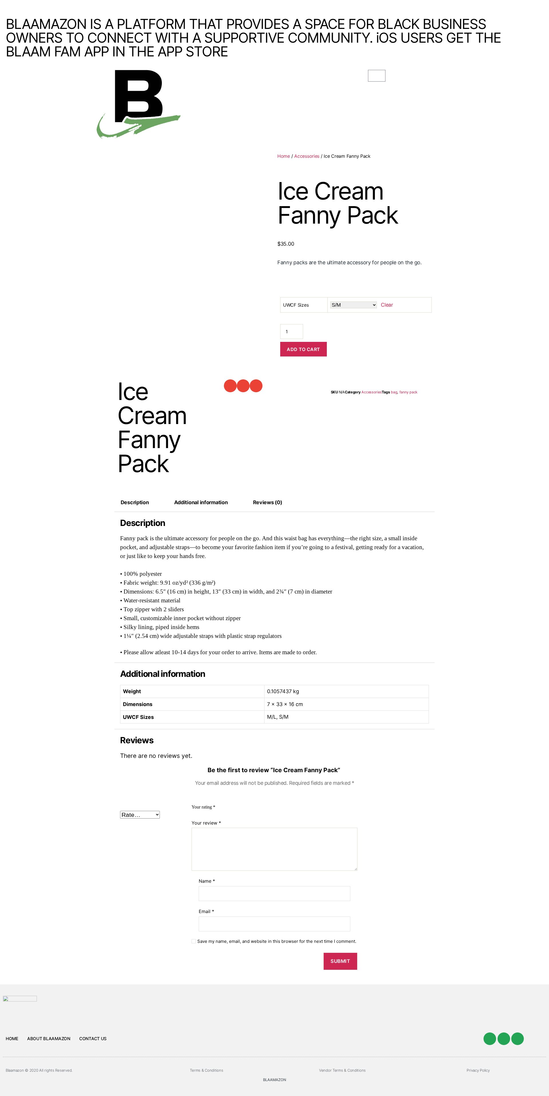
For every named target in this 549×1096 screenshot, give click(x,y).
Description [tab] (135, 502)
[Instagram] (517, 1038)
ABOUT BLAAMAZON (48, 1038)
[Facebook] (490, 1038)
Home (283, 156)
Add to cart (303, 349)
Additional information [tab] (201, 502)
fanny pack (408, 392)
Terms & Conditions (206, 1070)
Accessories (306, 156)
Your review (206, 823)
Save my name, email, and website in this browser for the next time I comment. (276, 941)
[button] (230, 385)
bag (394, 392)
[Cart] (377, 76)
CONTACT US (93, 1038)
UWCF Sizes (296, 305)
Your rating (203, 807)
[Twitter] (504, 1038)
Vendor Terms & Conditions (342, 1070)
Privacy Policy (478, 1070)
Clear (387, 305)
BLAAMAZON (274, 1079)
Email (206, 911)
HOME (12, 1038)
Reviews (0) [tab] (267, 502)
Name (207, 881)
